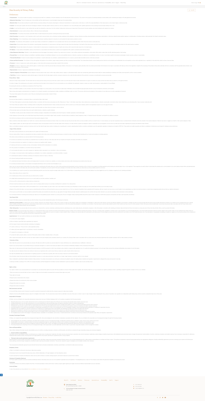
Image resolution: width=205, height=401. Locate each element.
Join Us (113, 2)
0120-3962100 (138, 384)
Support (117, 2)
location (64, 384)
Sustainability (108, 2)
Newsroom (94, 2)
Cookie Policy (58, 397)
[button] (1, 375)
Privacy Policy (51, 397)
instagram (160, 397)
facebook (157, 397)
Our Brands (84, 2)
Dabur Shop (123, 2)
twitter (162, 397)
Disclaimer (45, 397)
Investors (89, 2)
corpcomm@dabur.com (45, 369)
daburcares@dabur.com (33, 369)
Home (4, 6)
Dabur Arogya (194, 2)
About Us (79, 2)
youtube (165, 397)
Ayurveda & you (101, 2)
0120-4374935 (138, 386)
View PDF (192, 10)
